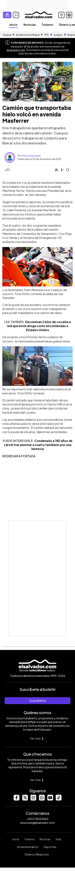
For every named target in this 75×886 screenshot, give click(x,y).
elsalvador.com (16, 49)
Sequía (7, 34)
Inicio (14, 24)
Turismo (47, 24)
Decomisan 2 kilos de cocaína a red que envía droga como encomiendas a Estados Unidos (39, 326)
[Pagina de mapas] (61, 15)
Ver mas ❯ (37, 738)
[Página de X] (25, 799)
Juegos (58, 34)
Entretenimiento (27, 847)
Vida (58, 839)
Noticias (29, 24)
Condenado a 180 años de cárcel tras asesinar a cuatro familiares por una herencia (38, 445)
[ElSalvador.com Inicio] (38, 14)
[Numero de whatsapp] (42, 799)
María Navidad (32, 155)
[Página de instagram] (33, 799)
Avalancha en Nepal (28, 34)
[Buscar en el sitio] (16, 15)
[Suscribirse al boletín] (7, 15)
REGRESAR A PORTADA (18, 456)
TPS (46, 34)
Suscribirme (37, 701)
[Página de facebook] (16, 799)
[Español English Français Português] (69, 15)
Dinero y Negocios (37, 854)
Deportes (49, 847)
